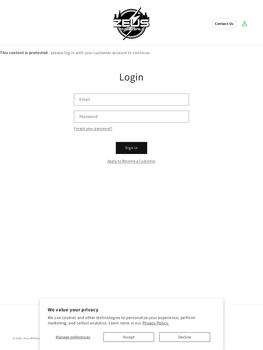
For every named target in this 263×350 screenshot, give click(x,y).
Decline (184, 337)
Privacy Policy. (156, 323)
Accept (129, 337)
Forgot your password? (93, 128)
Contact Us (224, 23)
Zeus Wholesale (33, 338)
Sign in (131, 147)
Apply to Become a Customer (131, 161)
